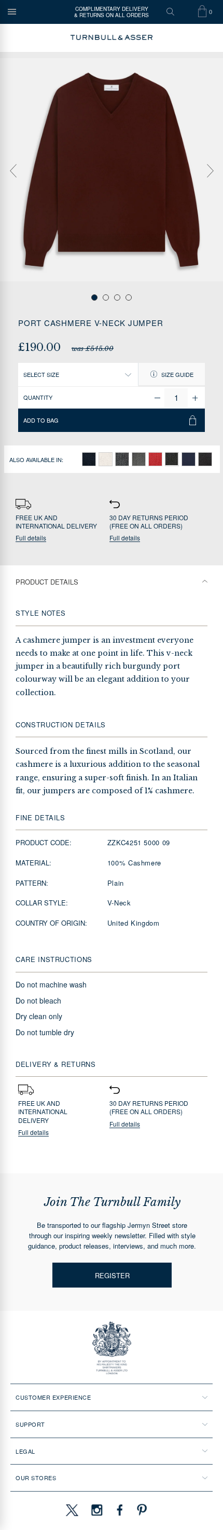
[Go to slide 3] (117, 297)
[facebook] (120, 1510)
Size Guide (176, 374)
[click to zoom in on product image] (111, 169)
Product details (47, 582)
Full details (31, 538)
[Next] (210, 170)
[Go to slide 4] (129, 297)
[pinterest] (140, 1510)
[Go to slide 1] (94, 297)
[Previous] (13, 170)
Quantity (37, 397)
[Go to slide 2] (106, 297)
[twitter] (71, 1510)
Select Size (41, 374)
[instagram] (97, 1510)
